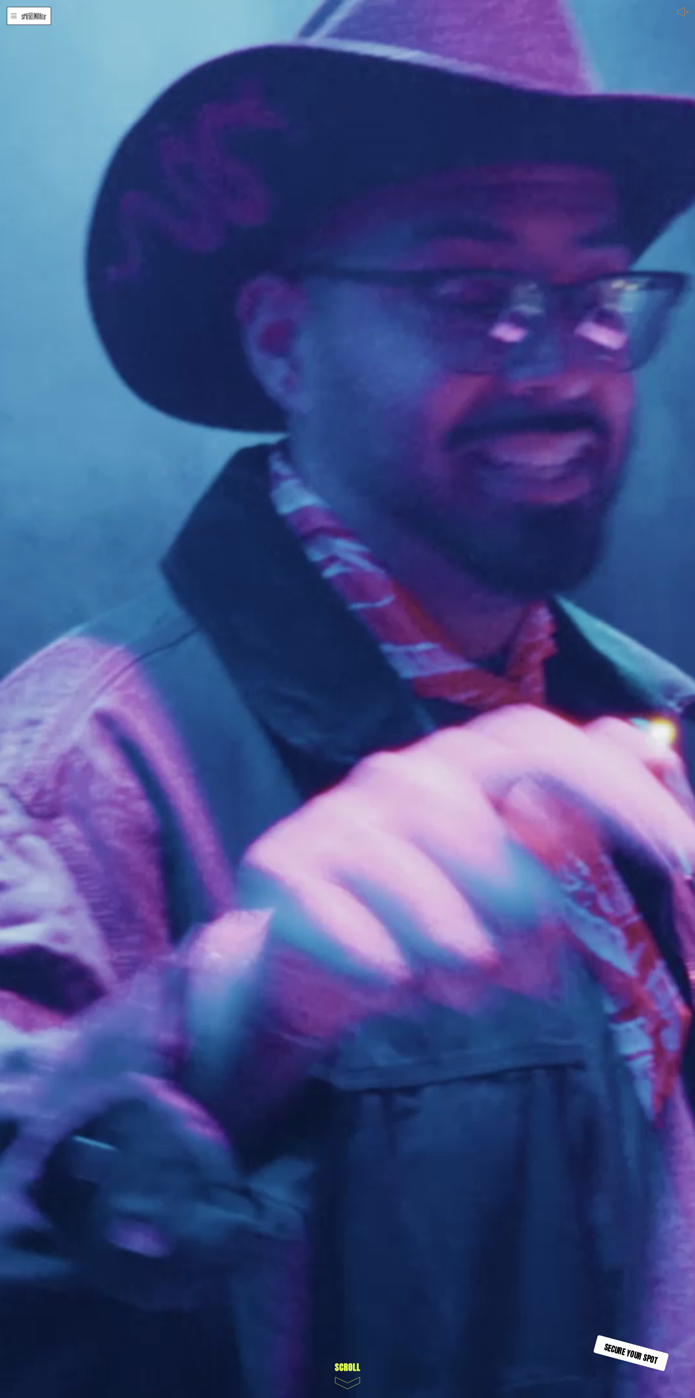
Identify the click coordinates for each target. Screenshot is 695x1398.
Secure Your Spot (631, 1353)
